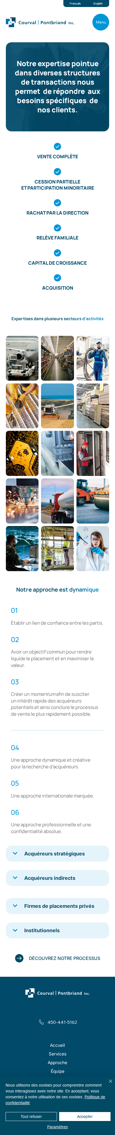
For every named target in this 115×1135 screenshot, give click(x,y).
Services (57, 1054)
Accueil (57, 1045)
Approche (57, 1062)
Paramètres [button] (57, 1127)
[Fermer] (107, 1084)
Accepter (85, 1116)
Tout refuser (31, 1116)
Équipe (57, 1071)
